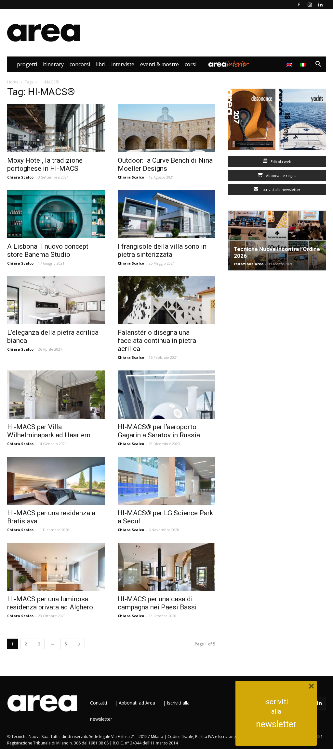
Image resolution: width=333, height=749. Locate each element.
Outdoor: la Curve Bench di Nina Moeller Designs (165, 164)
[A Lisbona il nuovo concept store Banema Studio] (56, 214)
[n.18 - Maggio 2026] (302, 121)
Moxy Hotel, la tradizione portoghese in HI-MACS (45, 164)
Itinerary (53, 64)
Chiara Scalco (20, 177)
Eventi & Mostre (159, 64)
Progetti (27, 64)
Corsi (190, 64)
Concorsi (80, 64)
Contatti (98, 703)
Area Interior (228, 64)
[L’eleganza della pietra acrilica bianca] (56, 300)
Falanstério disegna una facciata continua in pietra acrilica (157, 341)
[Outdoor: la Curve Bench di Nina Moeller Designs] (166, 128)
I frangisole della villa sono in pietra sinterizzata (162, 250)
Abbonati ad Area (137, 703)
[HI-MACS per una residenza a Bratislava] (56, 481)
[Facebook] (299, 4)
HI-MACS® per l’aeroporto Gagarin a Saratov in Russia (159, 431)
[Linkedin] (320, 4)
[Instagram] (309, 4)
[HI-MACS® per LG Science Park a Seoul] (166, 481)
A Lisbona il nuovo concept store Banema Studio (47, 250)
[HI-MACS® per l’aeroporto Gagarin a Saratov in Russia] (166, 394)
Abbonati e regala (281, 175)
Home (13, 82)
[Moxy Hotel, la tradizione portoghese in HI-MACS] (56, 128)
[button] (318, 65)
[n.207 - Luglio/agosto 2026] (251, 121)
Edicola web (280, 161)
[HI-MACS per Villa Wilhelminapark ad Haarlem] (56, 394)
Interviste (122, 64)
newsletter (276, 724)
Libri (100, 64)
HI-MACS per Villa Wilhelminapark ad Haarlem (48, 431)
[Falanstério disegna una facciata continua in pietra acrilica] (166, 300)
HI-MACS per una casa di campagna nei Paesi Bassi (157, 603)
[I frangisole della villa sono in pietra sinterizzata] (166, 214)
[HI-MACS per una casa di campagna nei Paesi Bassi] (166, 567)
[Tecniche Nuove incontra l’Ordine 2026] (277, 240)
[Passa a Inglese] (290, 64)
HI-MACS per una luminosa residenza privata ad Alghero (50, 603)
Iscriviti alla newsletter (280, 189)
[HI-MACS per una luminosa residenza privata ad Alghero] (56, 567)
